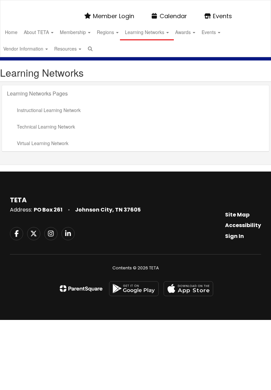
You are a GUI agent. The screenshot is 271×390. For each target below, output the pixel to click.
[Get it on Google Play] (134, 288)
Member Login (113, 16)
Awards (183, 32)
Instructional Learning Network (49, 110)
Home (11, 32)
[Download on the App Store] (188, 288)
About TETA (37, 32)
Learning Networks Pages (37, 93)
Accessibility (243, 225)
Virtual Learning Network (42, 143)
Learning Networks (145, 32)
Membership (73, 32)
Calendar (173, 16)
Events (222, 16)
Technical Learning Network (46, 126)
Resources (66, 48)
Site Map (237, 214)
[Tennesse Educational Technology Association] (135, 4)
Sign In (234, 236)
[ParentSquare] (81, 288)
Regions (106, 32)
